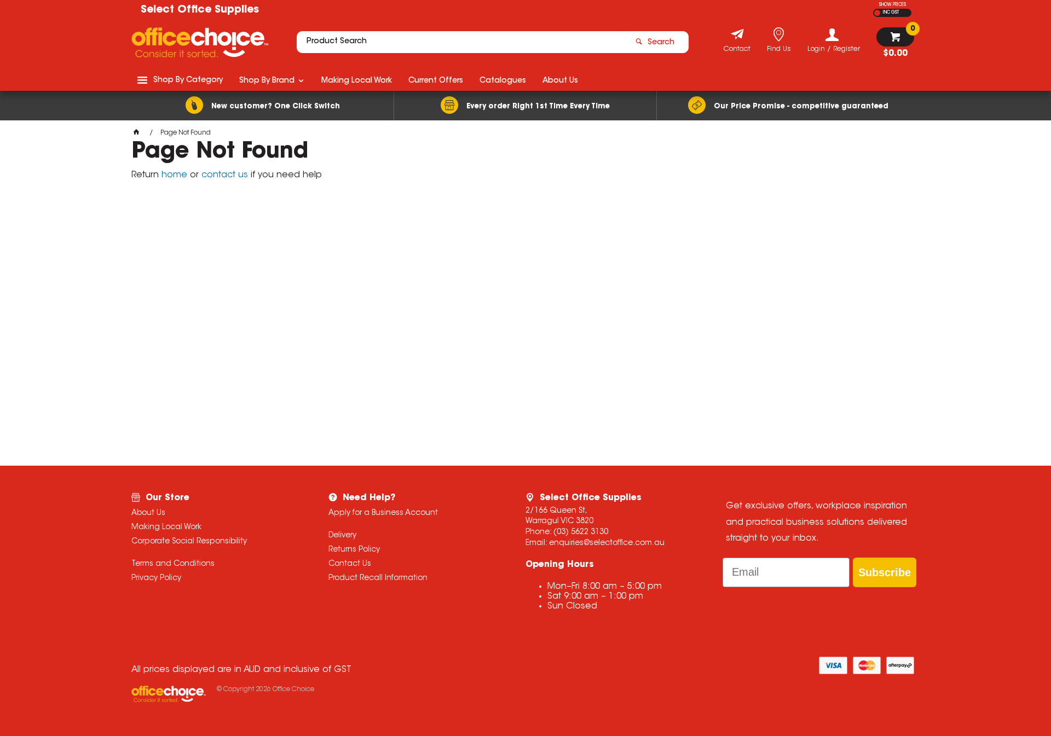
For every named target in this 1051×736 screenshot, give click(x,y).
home (174, 175)
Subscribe (884, 572)
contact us (224, 175)
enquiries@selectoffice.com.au (607, 543)
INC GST (891, 12)
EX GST (877, 13)
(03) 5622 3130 (580, 532)
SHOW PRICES (892, 5)
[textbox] (461, 42)
